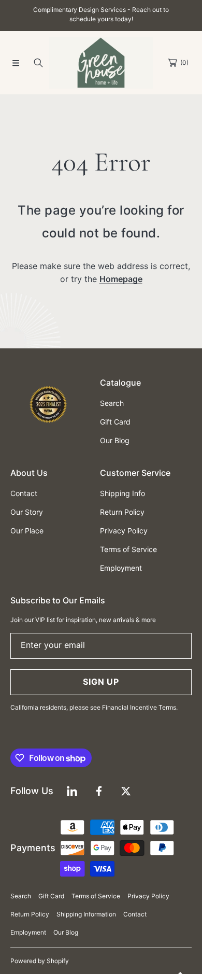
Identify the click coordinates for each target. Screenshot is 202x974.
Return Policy (29, 914)
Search (20, 896)
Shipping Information (86, 914)
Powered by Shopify (39, 961)
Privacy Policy (148, 896)
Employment (28, 932)
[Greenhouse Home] (101, 63)
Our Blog (65, 932)
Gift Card (51, 896)
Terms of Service (95, 896)
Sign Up (101, 681)
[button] (15, 62)
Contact (135, 914)
